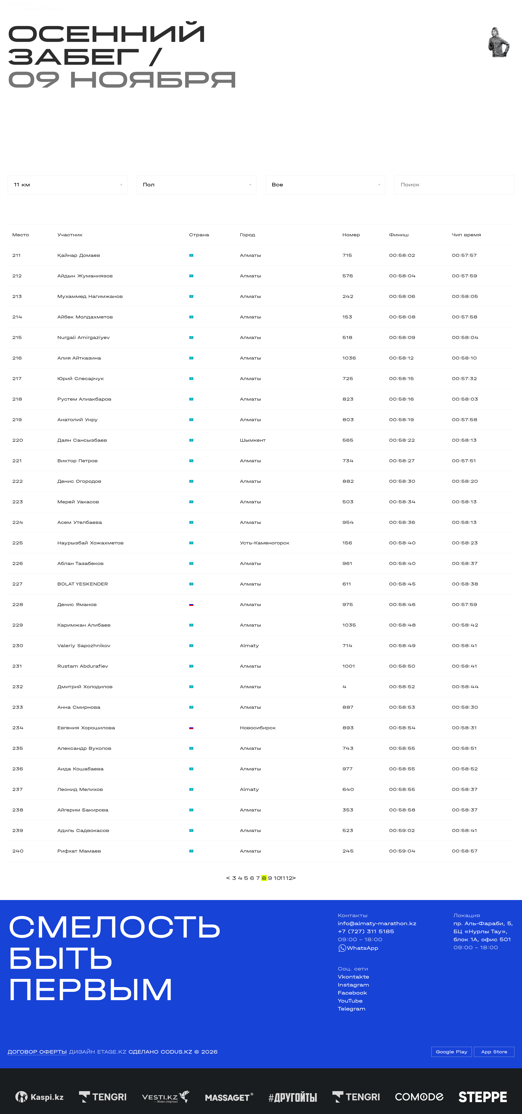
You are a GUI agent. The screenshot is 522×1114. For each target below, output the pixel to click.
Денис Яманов (77, 604)
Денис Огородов (79, 481)
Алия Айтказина (79, 358)
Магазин (439, 7)
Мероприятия (104, 6)
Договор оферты (37, 1052)
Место (20, 234)
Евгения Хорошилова (86, 727)
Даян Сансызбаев (82, 440)
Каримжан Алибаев (84, 625)
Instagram (353, 985)
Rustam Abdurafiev (82, 666)
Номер (351, 234)
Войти (505, 7)
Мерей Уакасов (78, 501)
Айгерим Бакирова (82, 810)
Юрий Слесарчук (80, 378)
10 (276, 878)
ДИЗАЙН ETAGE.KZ (97, 1052)
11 (282, 878)
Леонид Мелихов (80, 789)
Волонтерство (295, 6)
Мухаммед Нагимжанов (90, 296)
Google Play (451, 1051)
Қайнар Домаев (78, 255)
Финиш (399, 234)
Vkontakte (353, 977)
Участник (70, 234)
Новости (255, 6)
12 (288, 878)
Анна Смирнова (78, 707)
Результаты (148, 6)
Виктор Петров (77, 460)
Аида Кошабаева (80, 768)
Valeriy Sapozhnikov (84, 645)
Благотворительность (204, 6)
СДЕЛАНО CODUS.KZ (160, 1052)
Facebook (352, 993)
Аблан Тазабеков (80, 563)
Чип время (466, 234)
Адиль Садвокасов (83, 830)
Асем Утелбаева (79, 522)
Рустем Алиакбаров (84, 399)
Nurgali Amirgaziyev (83, 337)
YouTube (350, 1001)
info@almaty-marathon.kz (377, 923)
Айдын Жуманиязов (85, 275)
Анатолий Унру (77, 419)
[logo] (33, 7)
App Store (494, 1051)
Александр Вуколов (84, 748)
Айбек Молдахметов (85, 317)
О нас (331, 6)
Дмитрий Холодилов (85, 686)
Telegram (351, 1009)
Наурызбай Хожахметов (90, 543)
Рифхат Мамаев (79, 851)
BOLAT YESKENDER (82, 584)
